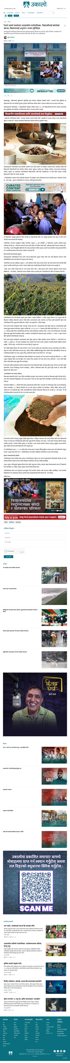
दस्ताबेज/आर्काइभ (50, 1027)
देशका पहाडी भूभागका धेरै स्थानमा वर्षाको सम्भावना (16, 631)
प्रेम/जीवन (37, 1035)
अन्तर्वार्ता (16, 1035)
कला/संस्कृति (31, 13)
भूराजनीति (5, 1029)
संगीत (26, 1031)
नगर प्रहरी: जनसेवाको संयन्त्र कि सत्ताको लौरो (19, 926)
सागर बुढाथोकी (7, 1008)
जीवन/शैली (39, 13)
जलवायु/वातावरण (6, 1044)
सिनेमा (26, 1029)
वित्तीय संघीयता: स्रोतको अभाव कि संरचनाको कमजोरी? (23, 981)
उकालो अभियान (59, 1021)
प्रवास (4, 1031)
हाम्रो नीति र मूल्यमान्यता (61, 1036)
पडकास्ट (48, 1023)
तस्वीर (47, 1025)
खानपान (37, 1027)
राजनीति (4, 1027)
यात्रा (36, 1042)
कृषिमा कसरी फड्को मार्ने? (13, 963)
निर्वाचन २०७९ (49, 1033)
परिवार (37, 1037)
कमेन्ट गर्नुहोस (8, 557)
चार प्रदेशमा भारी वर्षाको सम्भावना (11, 568)
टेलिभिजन (27, 1033)
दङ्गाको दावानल (7, 790)
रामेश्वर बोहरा (6, 935)
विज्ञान (4, 1035)
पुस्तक (26, 1025)
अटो (36, 1023)
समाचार (17, 13)
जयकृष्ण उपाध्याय (8, 990)
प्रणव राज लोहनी (7, 972)
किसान (6, 522)
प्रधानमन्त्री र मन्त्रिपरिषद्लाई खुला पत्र (12, 769)
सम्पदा (26, 1035)
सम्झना (4, 1046)
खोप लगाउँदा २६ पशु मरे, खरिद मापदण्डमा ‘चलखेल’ (22, 999)
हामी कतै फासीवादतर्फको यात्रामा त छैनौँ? (13, 832)
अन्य (47, 1020)
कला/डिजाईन (27, 1023)
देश (3, 1023)
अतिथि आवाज (17, 1033)
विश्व (4, 1025)
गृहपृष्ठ (5, 22)
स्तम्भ (15, 1023)
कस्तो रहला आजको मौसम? (10, 589)
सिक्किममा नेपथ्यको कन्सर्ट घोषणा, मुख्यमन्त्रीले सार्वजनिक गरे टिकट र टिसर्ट (20, 611)
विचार (23, 13)
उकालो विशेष (10, 13)
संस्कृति (26, 1037)
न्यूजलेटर (48, 1029)
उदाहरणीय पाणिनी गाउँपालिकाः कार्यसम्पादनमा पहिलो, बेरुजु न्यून (23, 945)
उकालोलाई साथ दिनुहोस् (62, 1029)
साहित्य (26, 1039)
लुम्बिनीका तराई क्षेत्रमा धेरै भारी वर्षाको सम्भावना (15, 652)
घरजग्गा (37, 1039)
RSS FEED (65, 1058)
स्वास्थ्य (4, 1042)
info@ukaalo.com (59, 1053)
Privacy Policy (59, 1055)
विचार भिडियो (16, 1031)
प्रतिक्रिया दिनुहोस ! (9, 528)
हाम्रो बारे (59, 1025)
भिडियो (47, 1031)
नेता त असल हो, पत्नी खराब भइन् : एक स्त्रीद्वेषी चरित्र (16, 748)
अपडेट (5, 564)
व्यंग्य (15, 1037)
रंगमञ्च (26, 1027)
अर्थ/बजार (5, 1033)
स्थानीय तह (11, 522)
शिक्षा (4, 1039)
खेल (4, 1037)
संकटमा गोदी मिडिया (8, 811)
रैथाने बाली (18, 522)
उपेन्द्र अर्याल (6, 955)
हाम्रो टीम (59, 1027)
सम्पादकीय (16, 1029)
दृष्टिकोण (15, 1027)
